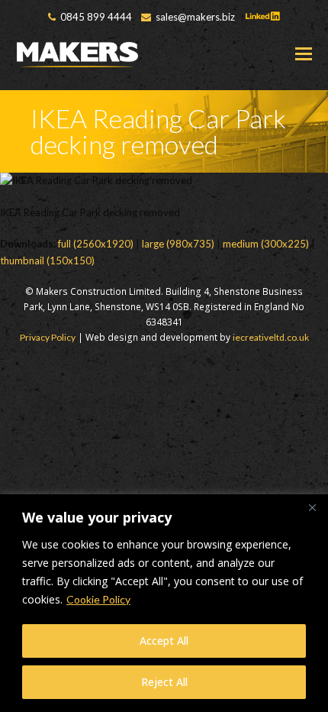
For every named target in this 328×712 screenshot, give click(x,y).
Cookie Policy (98, 599)
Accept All (164, 640)
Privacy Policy (48, 337)
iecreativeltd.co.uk (271, 337)
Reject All (164, 682)
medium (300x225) (266, 244)
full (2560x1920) (95, 244)
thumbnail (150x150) (47, 260)
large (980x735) (178, 244)
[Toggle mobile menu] (303, 53)
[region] (164, 603)
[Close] (312, 507)
